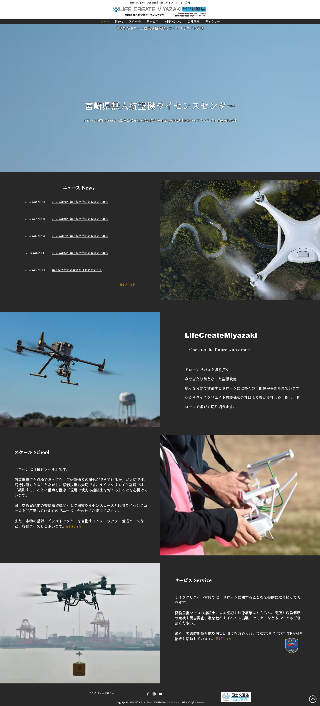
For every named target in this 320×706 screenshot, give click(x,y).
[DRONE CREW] (160, 694)
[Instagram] (154, 694)
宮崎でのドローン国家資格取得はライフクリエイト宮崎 (160, 28)
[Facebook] (148, 694)
